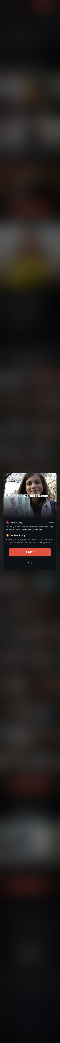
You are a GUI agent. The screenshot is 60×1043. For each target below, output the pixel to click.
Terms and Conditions (32, 529)
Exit (30, 563)
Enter (30, 552)
